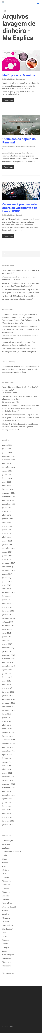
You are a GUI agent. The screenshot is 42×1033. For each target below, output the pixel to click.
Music (4, 936)
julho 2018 (6, 596)
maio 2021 (6, 533)
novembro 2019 (8, 563)
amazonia (6, 844)
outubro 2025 (7, 463)
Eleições (5, 888)
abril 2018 (6, 603)
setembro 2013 (8, 795)
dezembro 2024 (8, 493)
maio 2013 (6, 810)
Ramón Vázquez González (12, 342)
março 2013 (7, 817)
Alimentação (7, 840)
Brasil (18, 146)
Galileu (5, 910)
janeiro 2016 (7, 696)
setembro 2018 (8, 592)
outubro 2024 (8, 500)
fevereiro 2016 (8, 692)
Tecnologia (6, 962)
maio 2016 (6, 681)
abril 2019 (6, 589)
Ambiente (6, 848)
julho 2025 (6, 474)
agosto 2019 (7, 574)
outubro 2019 (7, 567)
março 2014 (7, 773)
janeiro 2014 (7, 780)
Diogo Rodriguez (9, 79)
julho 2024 (6, 508)
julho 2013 (6, 802)
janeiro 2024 (7, 519)
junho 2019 (7, 581)
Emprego (6, 892)
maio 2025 (6, 482)
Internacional (31, 146)
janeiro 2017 (7, 651)
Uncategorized (8, 973)
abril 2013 (6, 813)
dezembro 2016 (8, 655)
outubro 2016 (7, 662)
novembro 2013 (8, 788)
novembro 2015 (8, 703)
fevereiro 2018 (8, 611)
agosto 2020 (7, 552)
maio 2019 (6, 585)
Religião (5, 947)
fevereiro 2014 (8, 777)
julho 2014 (6, 758)
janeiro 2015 (7, 736)
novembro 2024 (8, 497)
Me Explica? (7, 929)
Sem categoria (20, 79)
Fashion (5, 899)
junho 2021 (7, 530)
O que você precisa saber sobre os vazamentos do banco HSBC (20, 207)
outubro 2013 (7, 791)
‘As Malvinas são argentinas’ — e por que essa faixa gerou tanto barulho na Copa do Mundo (20, 291)
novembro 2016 (8, 659)
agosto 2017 (7, 629)
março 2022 (7, 526)
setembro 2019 (8, 570)
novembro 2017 (8, 618)
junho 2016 (7, 677)
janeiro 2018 (7, 614)
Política (4, 149)
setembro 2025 (8, 467)
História (5, 922)
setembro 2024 (8, 504)
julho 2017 (6, 633)
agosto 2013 (7, 799)
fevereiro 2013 (8, 821)
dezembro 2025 (8, 456)
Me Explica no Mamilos (18, 75)
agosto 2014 (7, 754)
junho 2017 (6, 637)
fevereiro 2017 (8, 648)
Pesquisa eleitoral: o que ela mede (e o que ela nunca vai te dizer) (19, 278)
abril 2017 (6, 640)
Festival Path (7, 903)
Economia (23, 146)
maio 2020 (6, 559)
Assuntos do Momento (11, 852)
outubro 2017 (7, 622)
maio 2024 (6, 511)
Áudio (4, 855)
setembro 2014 (8, 751)
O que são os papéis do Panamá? (19, 140)
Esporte (5, 896)
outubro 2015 (7, 707)
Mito (4, 933)
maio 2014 (6, 766)
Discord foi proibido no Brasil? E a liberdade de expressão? (20, 271)
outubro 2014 (7, 747)
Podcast (5, 940)
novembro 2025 (8, 460)
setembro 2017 (8, 625)
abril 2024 (6, 515)
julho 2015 (6, 714)
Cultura (5, 870)
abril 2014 (6, 769)
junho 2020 (7, 555)
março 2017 (7, 644)
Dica (4, 874)
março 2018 (7, 607)
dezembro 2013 (8, 784)
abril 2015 (6, 725)
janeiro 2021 (7, 544)
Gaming (5, 914)
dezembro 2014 (8, 740)
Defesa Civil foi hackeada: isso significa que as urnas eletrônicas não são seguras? (20, 297)
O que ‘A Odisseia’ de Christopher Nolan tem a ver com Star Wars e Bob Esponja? (20, 284)
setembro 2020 (8, 548)
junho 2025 (7, 478)
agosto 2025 (7, 471)
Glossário (6, 918)
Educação (6, 885)
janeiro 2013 (7, 824)
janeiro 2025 (7, 489)
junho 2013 (7, 806)
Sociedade (6, 958)
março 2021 (7, 541)
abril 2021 (6, 537)
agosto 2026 (7, 445)
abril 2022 (6, 522)
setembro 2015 (8, 710)
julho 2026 (6, 449)
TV (3, 969)
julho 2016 (6, 673)
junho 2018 (7, 600)
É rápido (5, 877)
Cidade (5, 863)
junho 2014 (7, 762)
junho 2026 (7, 452)
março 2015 (7, 729)
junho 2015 (6, 718)
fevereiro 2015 (8, 732)
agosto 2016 (7, 670)
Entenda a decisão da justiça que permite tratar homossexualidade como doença (20, 329)
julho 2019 (6, 578)
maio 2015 (6, 721)
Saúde (4, 951)
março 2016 (7, 688)
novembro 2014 (8, 743)
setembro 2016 (8, 666)
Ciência (5, 866)
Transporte (6, 966)
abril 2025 (6, 485)
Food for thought (9, 907)
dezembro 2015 (8, 699)
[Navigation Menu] (38, 3)
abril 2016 (6, 684)
